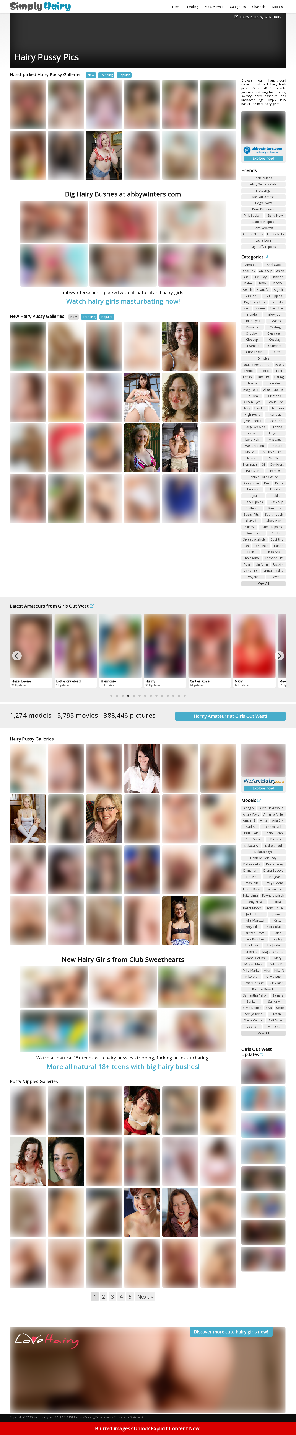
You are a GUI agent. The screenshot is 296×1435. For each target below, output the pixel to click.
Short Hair (273, 520)
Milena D (276, 964)
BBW (262, 283)
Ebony (279, 365)
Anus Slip (265, 271)
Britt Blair (251, 833)
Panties (275, 471)
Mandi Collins (255, 958)
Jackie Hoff (254, 914)
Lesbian (252, 433)
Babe (248, 283)
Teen (250, 552)
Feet (279, 371)
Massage (275, 439)
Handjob (260, 408)
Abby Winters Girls (263, 184)
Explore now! (263, 158)
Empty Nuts (275, 234)
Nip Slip (274, 458)
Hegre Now (263, 203)
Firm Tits (263, 377)
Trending (191, 7)
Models (277, 7)
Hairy (246, 408)
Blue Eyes (253, 321)
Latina (277, 427)
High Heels (252, 414)
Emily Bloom (274, 883)
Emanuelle (251, 883)
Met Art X (212, 364)
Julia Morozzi (254, 920)
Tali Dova (276, 1020)
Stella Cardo (253, 1020)
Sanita (251, 1001)
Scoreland (22, 888)
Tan (246, 546)
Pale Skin (252, 471)
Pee (267, 483)
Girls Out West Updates (256, 1051)
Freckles (274, 383)
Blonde (251, 314)
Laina (277, 933)
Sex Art (172, 939)
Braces (276, 321)
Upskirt (278, 564)
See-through (274, 514)
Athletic (277, 277)
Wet (276, 577)
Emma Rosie (252, 889)
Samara (278, 995)
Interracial (275, 414)
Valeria (251, 1027)
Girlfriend (274, 396)
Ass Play (260, 277)
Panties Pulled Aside (263, 477)
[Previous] (17, 655)
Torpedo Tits (274, 558)
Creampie (252, 346)
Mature (277, 446)
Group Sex (275, 402)
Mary (277, 958)
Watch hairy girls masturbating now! (123, 301)
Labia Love (263, 240)
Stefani (277, 1014)
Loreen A (250, 952)
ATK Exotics (137, 415)
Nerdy (251, 458)
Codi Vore (21, 881)
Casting (275, 327)
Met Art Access (263, 197)
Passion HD (214, 1281)
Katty (208, 415)
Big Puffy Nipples (263, 247)
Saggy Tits (251, 514)
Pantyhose (251, 483)
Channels (258, 7)
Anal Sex (249, 271)
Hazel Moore (252, 908)
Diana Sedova (273, 870)
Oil (264, 464)
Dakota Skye (263, 852)
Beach (247, 290)
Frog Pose (250, 389)
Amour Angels (63, 122)
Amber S (249, 820)
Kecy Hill (251, 927)
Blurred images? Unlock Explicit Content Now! (148, 1428)
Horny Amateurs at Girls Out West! (230, 716)
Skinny (249, 527)
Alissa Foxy (251, 814)
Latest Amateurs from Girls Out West (49, 606)
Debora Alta (252, 864)
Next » (145, 1296)
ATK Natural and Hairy (100, 121)
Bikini (246, 308)
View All (263, 583)
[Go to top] (284, 1420)
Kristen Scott (254, 933)
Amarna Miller (273, 814)
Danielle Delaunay (263, 858)
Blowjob (274, 314)
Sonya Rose (253, 1014)
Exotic (264, 371)
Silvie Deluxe (252, 1008)
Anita (264, 820)
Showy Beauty (215, 122)
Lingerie (274, 433)
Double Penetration (257, 365)
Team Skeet (99, 466)
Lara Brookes (255, 939)
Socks (276, 533)
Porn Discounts (263, 209)
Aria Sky (278, 820)
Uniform (262, 564)
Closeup (252, 339)
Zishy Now (275, 215)
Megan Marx (253, 964)
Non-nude (250, 464)
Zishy (210, 943)
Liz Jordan (274, 945)
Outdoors (277, 464)
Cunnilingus (254, 352)
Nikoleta (251, 976)
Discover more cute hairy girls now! (231, 1332)
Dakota (275, 839)
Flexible (251, 383)
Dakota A (251, 845)
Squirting (277, 539)
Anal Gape (274, 265)
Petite (279, 483)
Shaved (251, 520)
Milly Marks (251, 970)
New (175, 7)
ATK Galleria (24, 415)
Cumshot (274, 346)
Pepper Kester (253, 983)
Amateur (251, 265)
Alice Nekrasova (271, 808)
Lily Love (251, 945)
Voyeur (253, 577)
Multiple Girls (272, 452)
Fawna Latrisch (273, 895)
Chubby (251, 333)
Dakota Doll (274, 845)
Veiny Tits (251, 571)
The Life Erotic (25, 122)
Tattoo (278, 546)
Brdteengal (263, 190)
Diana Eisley (275, 864)
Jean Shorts (252, 421)
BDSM (278, 283)
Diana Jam (250, 870)
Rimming (274, 508)
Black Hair (276, 308)
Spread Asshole (254, 539)
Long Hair (252, 439)
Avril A (250, 827)
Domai (20, 1129)
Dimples (263, 358)
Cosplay (275, 339)
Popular (124, 75)
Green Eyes (252, 402)
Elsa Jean (274, 877)
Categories (238, 7)
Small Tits (253, 533)
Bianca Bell (273, 827)
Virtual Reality (273, 571)
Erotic (248, 371)
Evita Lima (250, 895)
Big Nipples (274, 296)
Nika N (279, 970)
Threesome (251, 558)
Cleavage (274, 333)
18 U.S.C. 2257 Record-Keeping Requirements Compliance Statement (99, 1417)
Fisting (279, 377)
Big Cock (251, 296)
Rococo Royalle (263, 989)
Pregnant (253, 496)
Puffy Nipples (253, 502)
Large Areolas (255, 427)
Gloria (276, 902)
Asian (280, 271)
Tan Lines (261, 546)
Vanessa (274, 1027)
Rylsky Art (224, 415)
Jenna (277, 914)
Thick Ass (273, 552)
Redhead (252, 508)
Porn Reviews (263, 228)
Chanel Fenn (274, 833)
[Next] (279, 655)
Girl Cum (252, 396)
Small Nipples (272, 527)
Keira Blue (274, 927)
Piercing (252, 489)
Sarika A (274, 1001)
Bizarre (260, 308)
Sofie (280, 1008)
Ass (246, 277)
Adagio (249, 808)
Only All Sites (24, 939)
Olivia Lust (273, 976)
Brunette (252, 327)
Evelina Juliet (275, 889)
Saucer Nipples (263, 222)
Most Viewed (214, 7)
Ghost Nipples (273, 389)
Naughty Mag (176, 837)
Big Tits (277, 302)
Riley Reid (276, 983)
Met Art (20, 173)
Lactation (276, 421)
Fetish (247, 377)
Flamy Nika (254, 902)
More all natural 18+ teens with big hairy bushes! (123, 1066)
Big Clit (279, 290)
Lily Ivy (277, 939)
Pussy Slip (276, 502)
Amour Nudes (253, 234)
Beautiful (263, 290)
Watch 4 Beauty (64, 173)
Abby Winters (139, 122)
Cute (277, 352)
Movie (249, 452)
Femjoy (58, 415)
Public (276, 496)
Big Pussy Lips (254, 302)
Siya (269, 1008)
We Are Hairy (138, 364)
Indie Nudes (263, 178)
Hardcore (277, 408)
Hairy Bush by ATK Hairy (260, 17)
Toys (246, 564)
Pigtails (275, 489)
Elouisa (251, 877)
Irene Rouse (275, 908)
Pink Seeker (252, 215)
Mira (266, 970)
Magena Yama (272, 952)
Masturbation (254, 446)
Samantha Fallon (255, 995)
